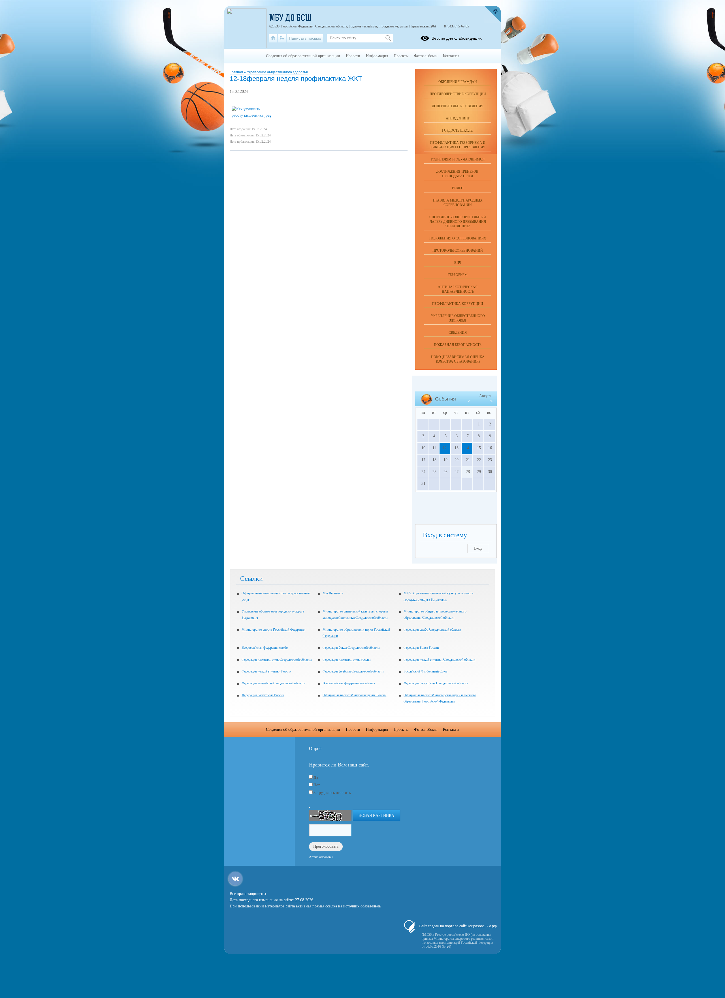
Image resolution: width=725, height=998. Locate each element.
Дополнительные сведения (457, 106)
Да (316, 777)
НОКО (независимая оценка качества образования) (458, 359)
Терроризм (458, 275)
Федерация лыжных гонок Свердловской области (277, 659)
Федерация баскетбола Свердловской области (436, 683)
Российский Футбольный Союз (425, 671)
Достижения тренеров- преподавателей (457, 174)
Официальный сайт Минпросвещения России (354, 695)
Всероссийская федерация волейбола (349, 683)
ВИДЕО (458, 188)
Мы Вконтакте (333, 593)
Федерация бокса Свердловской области (351, 648)
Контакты (451, 56)
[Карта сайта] (282, 38)
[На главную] (273, 38)
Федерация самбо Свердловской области (432, 629)
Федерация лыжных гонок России (346, 659)
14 (467, 448)
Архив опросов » (321, 857)
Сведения (458, 333)
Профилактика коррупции (457, 304)
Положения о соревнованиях (457, 238)
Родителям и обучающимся (458, 159)
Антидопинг (458, 118)
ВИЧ (457, 263)
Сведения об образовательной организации (303, 56)
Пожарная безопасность (457, 345)
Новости (353, 56)
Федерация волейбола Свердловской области (273, 683)
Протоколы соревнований (457, 250)
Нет (317, 785)
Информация (377, 56)
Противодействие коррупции (458, 94)
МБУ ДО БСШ (290, 19)
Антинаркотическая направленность (457, 289)
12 (445, 448)
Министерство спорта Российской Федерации (273, 629)
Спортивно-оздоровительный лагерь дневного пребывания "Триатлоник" (457, 221)
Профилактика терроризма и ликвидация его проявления (457, 145)
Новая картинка (376, 815)
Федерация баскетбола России (263, 695)
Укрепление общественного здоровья (277, 72)
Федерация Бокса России (421, 648)
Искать (388, 38)
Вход (478, 548)
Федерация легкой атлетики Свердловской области (439, 659)
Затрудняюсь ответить (332, 793)
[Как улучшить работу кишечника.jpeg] (251, 115)
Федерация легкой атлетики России (266, 671)
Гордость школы (457, 130)
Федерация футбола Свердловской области (353, 671)
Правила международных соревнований (458, 202)
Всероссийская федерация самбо (265, 648)
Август (485, 396)
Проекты (401, 56)
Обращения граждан (457, 82)
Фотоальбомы (425, 56)
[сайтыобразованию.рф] (492, 14)
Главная (237, 72)
